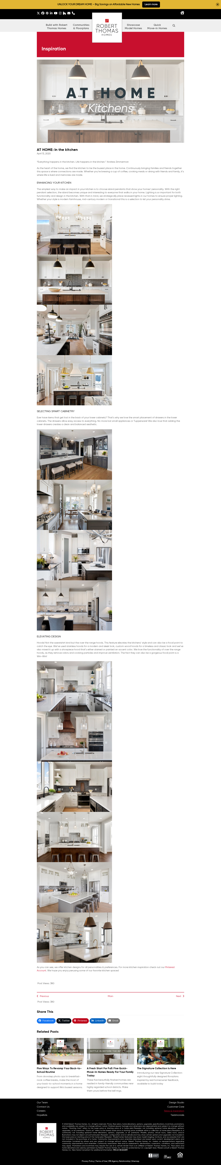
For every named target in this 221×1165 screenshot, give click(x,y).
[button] (174, 25)
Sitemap (135, 1161)
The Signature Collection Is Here (156, 1068)
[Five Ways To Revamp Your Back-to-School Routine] (60, 1051)
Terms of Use (101, 1161)
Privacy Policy (88, 1161)
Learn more (151, 4)
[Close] (217, 4)
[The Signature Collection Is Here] (160, 1051)
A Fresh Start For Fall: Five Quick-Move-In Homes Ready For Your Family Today (110, 1072)
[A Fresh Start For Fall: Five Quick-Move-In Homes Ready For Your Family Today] (110, 1051)
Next (178, 996)
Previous (44, 996)
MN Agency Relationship (119, 1161)
